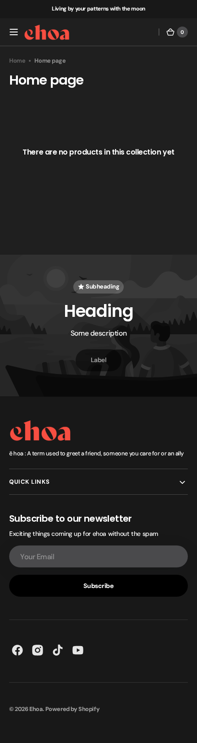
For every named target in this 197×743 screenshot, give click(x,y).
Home (17, 60)
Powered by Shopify (72, 709)
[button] (14, 32)
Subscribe (98, 586)
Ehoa (36, 709)
